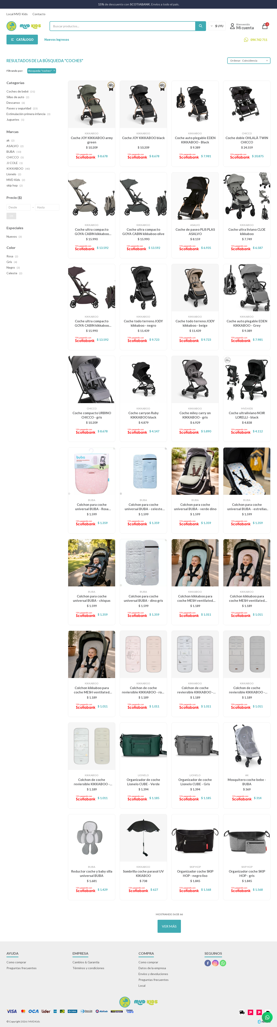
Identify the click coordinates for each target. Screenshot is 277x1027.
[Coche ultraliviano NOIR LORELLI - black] (247, 379)
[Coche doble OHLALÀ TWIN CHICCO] (247, 104)
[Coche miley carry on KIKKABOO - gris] (195, 379)
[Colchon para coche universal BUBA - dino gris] (143, 562)
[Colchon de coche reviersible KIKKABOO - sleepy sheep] (91, 746)
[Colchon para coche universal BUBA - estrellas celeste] (247, 471)
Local (141, 985)
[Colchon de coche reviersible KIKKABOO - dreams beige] (247, 654)
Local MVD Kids (17, 14)
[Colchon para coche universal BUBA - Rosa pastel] (91, 471)
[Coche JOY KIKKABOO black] (143, 104)
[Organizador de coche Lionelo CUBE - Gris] (195, 746)
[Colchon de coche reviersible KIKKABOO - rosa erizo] (143, 654)
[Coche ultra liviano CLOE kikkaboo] (247, 196)
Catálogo (25, 39)
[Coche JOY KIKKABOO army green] (91, 104)
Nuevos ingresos (56, 39)
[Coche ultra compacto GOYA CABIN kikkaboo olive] (143, 196)
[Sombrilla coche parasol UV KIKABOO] (143, 838)
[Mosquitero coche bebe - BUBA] (247, 746)
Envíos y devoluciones (153, 974)
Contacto (38, 14)
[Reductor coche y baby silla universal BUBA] (91, 838)
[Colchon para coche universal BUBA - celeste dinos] (143, 471)
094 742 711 (258, 40)
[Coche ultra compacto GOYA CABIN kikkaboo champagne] (91, 196)
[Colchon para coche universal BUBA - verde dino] (195, 471)
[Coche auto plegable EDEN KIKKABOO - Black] (195, 104)
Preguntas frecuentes (21, 968)
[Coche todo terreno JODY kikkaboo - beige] (195, 287)
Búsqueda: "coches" (40, 70)
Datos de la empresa (152, 968)
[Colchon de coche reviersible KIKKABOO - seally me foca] (195, 654)
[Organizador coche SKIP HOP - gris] (247, 838)
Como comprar (16, 962)
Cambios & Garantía (85, 962)
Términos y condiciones (88, 968)
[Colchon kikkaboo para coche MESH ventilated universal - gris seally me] (91, 654)
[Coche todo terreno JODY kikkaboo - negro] (143, 287)
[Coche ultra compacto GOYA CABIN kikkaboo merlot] (91, 287)
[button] (200, 26)
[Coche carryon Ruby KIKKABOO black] (143, 379)
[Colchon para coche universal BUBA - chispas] (91, 562)
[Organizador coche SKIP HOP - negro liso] (195, 838)
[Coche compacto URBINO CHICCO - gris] (91, 379)
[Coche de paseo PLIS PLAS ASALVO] (195, 196)
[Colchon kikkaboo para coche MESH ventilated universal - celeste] (195, 562)
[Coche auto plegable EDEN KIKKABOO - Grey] (247, 287)
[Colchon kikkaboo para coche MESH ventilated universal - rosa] (247, 562)
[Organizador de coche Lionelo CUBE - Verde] (143, 746)
